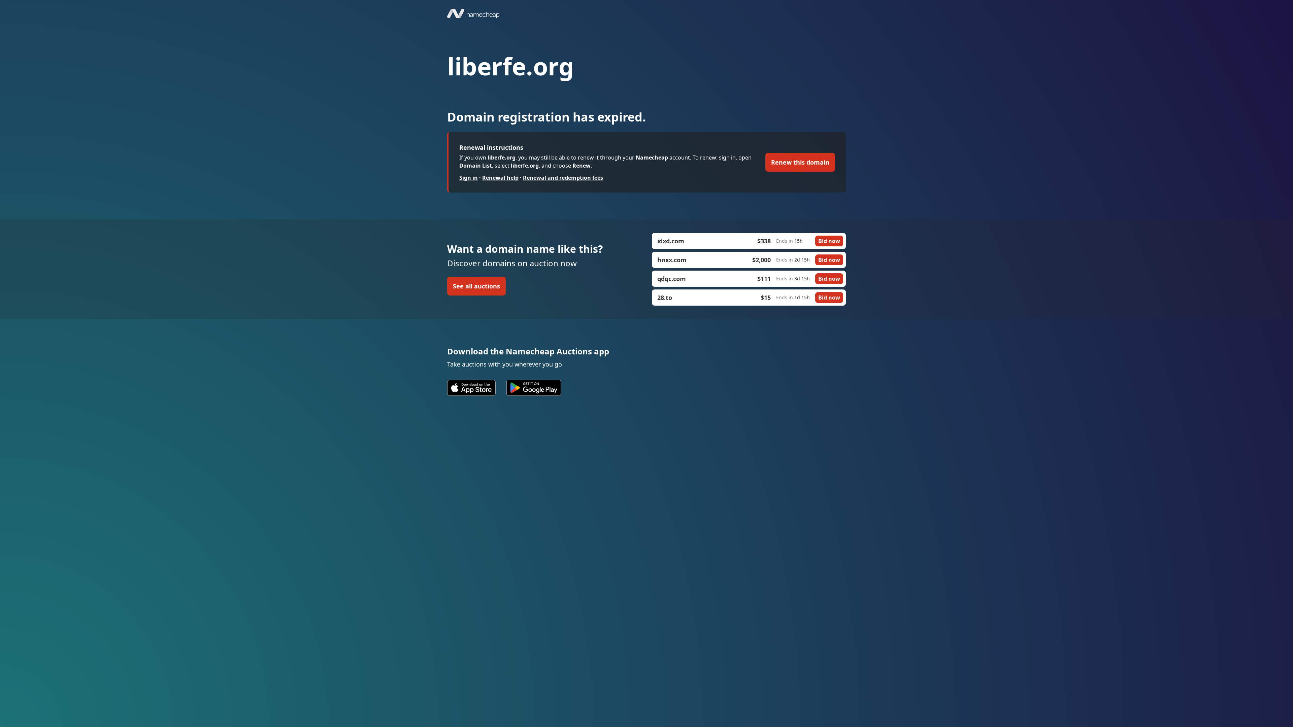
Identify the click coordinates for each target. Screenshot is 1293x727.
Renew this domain (800, 162)
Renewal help (500, 177)
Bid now (829, 241)
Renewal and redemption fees (563, 177)
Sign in (468, 177)
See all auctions (476, 286)
